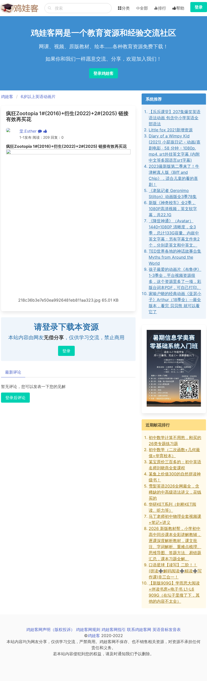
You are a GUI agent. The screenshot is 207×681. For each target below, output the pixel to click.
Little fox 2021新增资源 (171, 129)
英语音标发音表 (166, 629)
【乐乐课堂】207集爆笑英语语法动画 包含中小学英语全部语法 (174, 117)
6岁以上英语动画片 (38, 96)
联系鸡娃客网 (139, 629)
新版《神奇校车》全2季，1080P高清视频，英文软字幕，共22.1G (173, 208)
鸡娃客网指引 (113, 629)
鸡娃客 (7, 96)
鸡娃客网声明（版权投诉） (50, 629)
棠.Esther (28, 131)
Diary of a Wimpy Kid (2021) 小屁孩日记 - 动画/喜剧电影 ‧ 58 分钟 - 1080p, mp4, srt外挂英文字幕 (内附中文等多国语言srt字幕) (174, 148)
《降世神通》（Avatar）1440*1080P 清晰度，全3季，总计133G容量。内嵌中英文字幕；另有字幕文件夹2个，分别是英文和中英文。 (174, 233)
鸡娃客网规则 (88, 629)
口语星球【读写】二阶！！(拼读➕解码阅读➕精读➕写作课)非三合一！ (175, 570)
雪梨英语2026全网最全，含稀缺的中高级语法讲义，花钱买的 (175, 492)
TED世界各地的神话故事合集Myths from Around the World (175, 257)
